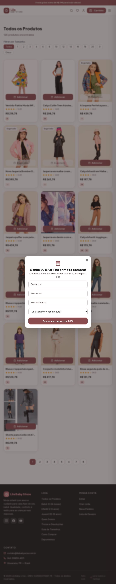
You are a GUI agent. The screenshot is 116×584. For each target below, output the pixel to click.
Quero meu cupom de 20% (58, 320)
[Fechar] (86, 260)
